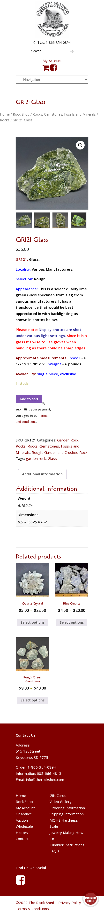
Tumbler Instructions (67, 844)
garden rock (36, 458)
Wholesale (24, 826)
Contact (22, 838)
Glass (52, 458)
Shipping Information (67, 813)
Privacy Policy (69, 902)
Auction (22, 820)
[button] (80, 145)
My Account (52, 60)
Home (5, 114)
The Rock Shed (52, 19)
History (22, 832)
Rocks (4, 120)
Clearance (24, 813)
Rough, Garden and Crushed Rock (59, 452)
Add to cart (28, 399)
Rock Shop (21, 114)
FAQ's (54, 851)
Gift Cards (58, 795)
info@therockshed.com (45, 779)
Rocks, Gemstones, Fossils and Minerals (64, 114)
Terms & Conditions (32, 908)
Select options (33, 622)
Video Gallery (61, 801)
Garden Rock (67, 440)
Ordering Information (67, 807)
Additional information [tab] (42, 474)
